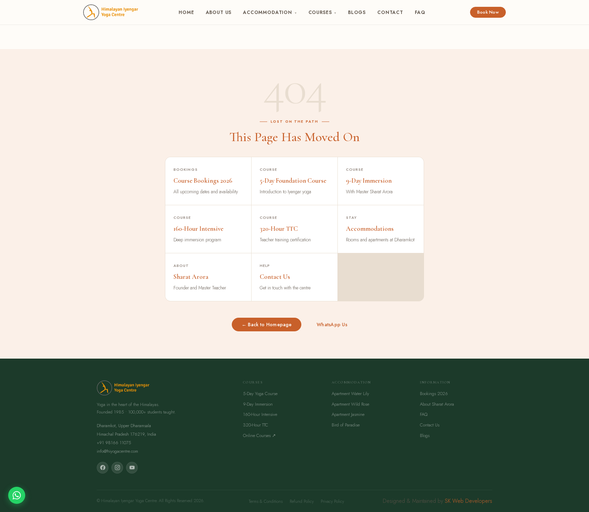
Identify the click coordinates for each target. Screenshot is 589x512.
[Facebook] (102, 467)
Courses (322, 12)
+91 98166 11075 (114, 442)
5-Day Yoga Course (260, 393)
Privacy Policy (332, 501)
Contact (390, 12)
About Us (219, 12)
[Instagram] (117, 467)
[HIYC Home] (110, 12)
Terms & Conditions (266, 501)
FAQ (420, 12)
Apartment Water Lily (350, 393)
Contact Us (429, 425)
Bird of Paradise (346, 425)
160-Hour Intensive (260, 414)
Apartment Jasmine (348, 414)
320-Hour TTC (255, 425)
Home (186, 12)
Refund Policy (302, 501)
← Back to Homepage (266, 324)
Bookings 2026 (434, 393)
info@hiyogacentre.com (117, 451)
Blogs (357, 12)
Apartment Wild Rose (350, 404)
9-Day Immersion (258, 404)
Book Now (488, 12)
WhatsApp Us (332, 324)
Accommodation (270, 12)
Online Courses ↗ (259, 435)
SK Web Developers (468, 501)
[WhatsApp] (16, 495)
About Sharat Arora (437, 404)
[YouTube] (132, 467)
